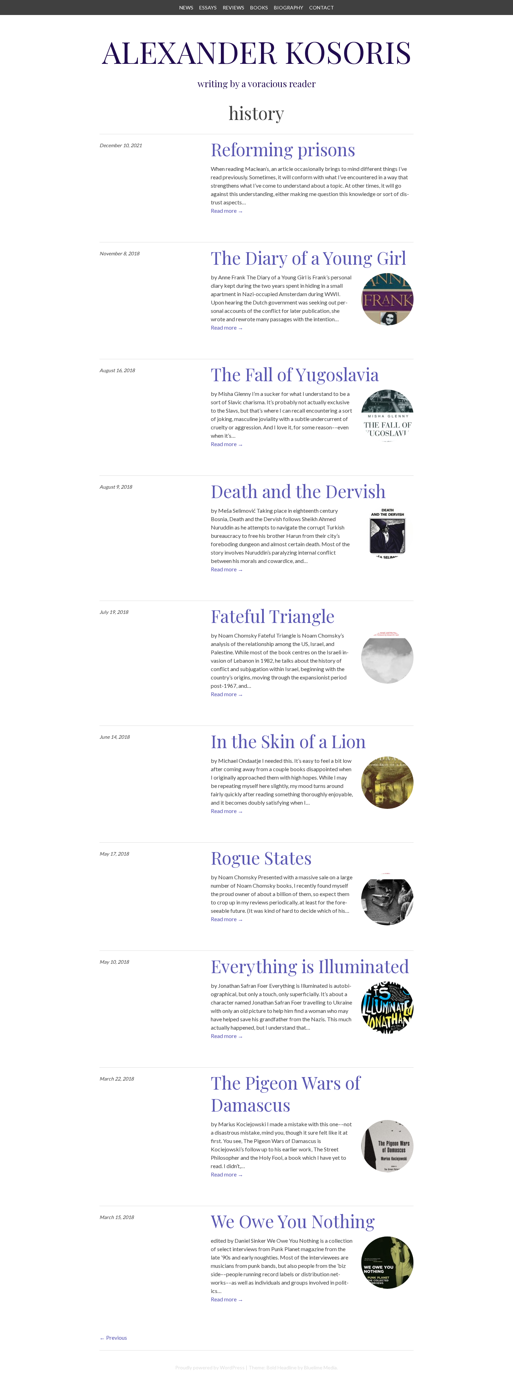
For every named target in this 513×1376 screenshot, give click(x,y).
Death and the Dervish (298, 491)
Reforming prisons (283, 149)
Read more (227, 210)
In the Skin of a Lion (288, 741)
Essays (208, 7)
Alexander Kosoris (256, 51)
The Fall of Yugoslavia (295, 374)
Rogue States (261, 857)
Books (259, 7)
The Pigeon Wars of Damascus (285, 1093)
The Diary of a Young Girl (308, 257)
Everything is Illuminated (310, 966)
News (186, 7)
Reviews (233, 7)
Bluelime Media (320, 1367)
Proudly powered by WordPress (210, 1367)
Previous (113, 1337)
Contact (321, 7)
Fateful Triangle (273, 615)
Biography (288, 7)
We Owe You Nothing (293, 1221)
